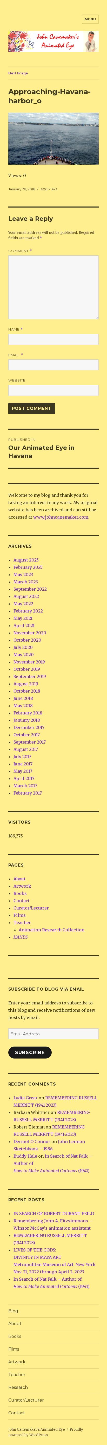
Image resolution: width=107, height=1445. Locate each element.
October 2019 (27, 669)
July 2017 (22, 756)
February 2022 (28, 611)
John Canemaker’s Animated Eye (36, 1429)
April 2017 (24, 778)
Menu (90, 19)
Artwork (22, 886)
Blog (13, 1310)
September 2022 (30, 589)
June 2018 (23, 698)
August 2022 (26, 596)
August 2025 (26, 560)
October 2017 (27, 734)
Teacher (22, 922)
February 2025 (28, 567)
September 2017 (30, 742)
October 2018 (27, 691)
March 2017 (25, 785)
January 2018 (27, 720)
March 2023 (26, 581)
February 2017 (28, 793)
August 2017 (26, 749)
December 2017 (29, 727)
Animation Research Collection (51, 929)
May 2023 (23, 574)
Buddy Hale (25, 1156)
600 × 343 (49, 189)
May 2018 (23, 705)
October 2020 (27, 640)
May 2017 (23, 771)
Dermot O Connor (32, 1141)
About (19, 878)
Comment (20, 251)
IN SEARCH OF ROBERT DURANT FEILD (54, 1213)
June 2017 (23, 763)
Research (18, 1387)
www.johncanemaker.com (60, 517)
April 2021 (24, 625)
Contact (22, 900)
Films (20, 915)
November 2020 (30, 632)
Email (15, 355)
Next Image (18, 73)
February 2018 (28, 712)
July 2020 (23, 647)
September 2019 (30, 676)
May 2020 (24, 654)
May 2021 (23, 618)
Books (20, 893)
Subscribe (30, 1052)
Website (16, 380)
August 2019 (26, 683)
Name (15, 329)
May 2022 (23, 603)
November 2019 (29, 662)
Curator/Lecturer (31, 908)
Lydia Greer (26, 1097)
